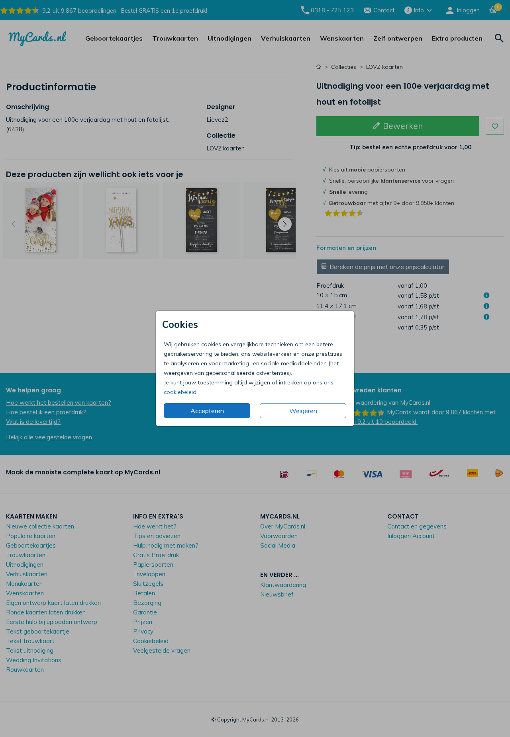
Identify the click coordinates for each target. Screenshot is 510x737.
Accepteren (207, 411)
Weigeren (303, 411)
